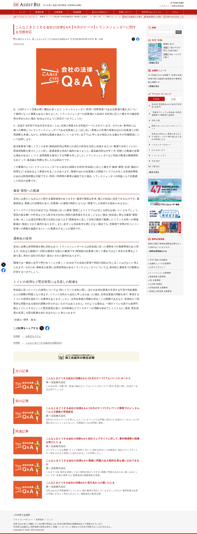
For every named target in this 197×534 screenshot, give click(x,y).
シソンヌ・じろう (159, 155)
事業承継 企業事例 (157, 277)
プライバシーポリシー (23, 519)
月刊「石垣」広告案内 (158, 260)
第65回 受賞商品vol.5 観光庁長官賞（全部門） (167, 105)
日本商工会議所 (22, 515)
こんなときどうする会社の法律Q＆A (52, 39)
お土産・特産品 (155, 284)
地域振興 (77, 12)
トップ (22, 12)
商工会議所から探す (133, 17)
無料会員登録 (178, 6)
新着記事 (39, 12)
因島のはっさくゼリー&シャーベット (111, 17)
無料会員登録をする (158, 251)
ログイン (165, 6)
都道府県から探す (154, 17)
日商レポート (125, 12)
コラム (175, 12)
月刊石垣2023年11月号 (83, 39)
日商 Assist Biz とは (175, 17)
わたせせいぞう (158, 150)
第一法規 (99, 39)
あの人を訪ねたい (100, 12)
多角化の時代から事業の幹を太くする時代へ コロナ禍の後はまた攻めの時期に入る (167, 136)
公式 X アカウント (157, 267)
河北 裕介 (156, 161)
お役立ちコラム (23, 39)
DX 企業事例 (155, 280)
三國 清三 (156, 166)
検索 (178, 32)
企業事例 (58, 12)
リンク (50, 519)
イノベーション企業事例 (160, 273)
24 (156, 99)
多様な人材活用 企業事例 (160, 291)
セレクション (152, 12)
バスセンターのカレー (161, 145)
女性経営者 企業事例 (158, 287)
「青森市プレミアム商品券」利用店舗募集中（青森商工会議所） (52, 17)
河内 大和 (86, 17)
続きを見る (154, 172)
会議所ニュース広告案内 (160, 263)
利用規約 (40, 519)
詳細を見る (154, 63)
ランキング (26, 17)
